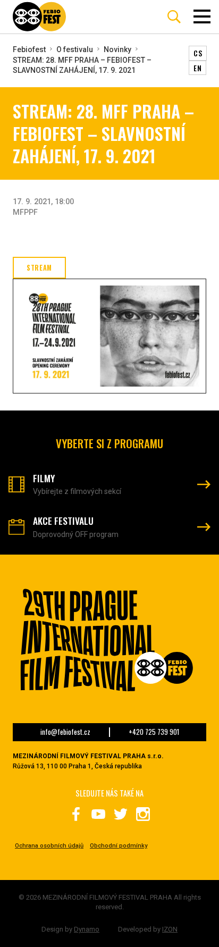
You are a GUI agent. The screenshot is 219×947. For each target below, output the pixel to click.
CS (197, 52)
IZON (170, 929)
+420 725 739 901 (154, 732)
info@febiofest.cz (65, 732)
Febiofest (29, 49)
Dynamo (86, 929)
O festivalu (74, 49)
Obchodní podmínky (118, 845)
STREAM (39, 268)
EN (197, 67)
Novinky (117, 49)
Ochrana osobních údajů (49, 845)
